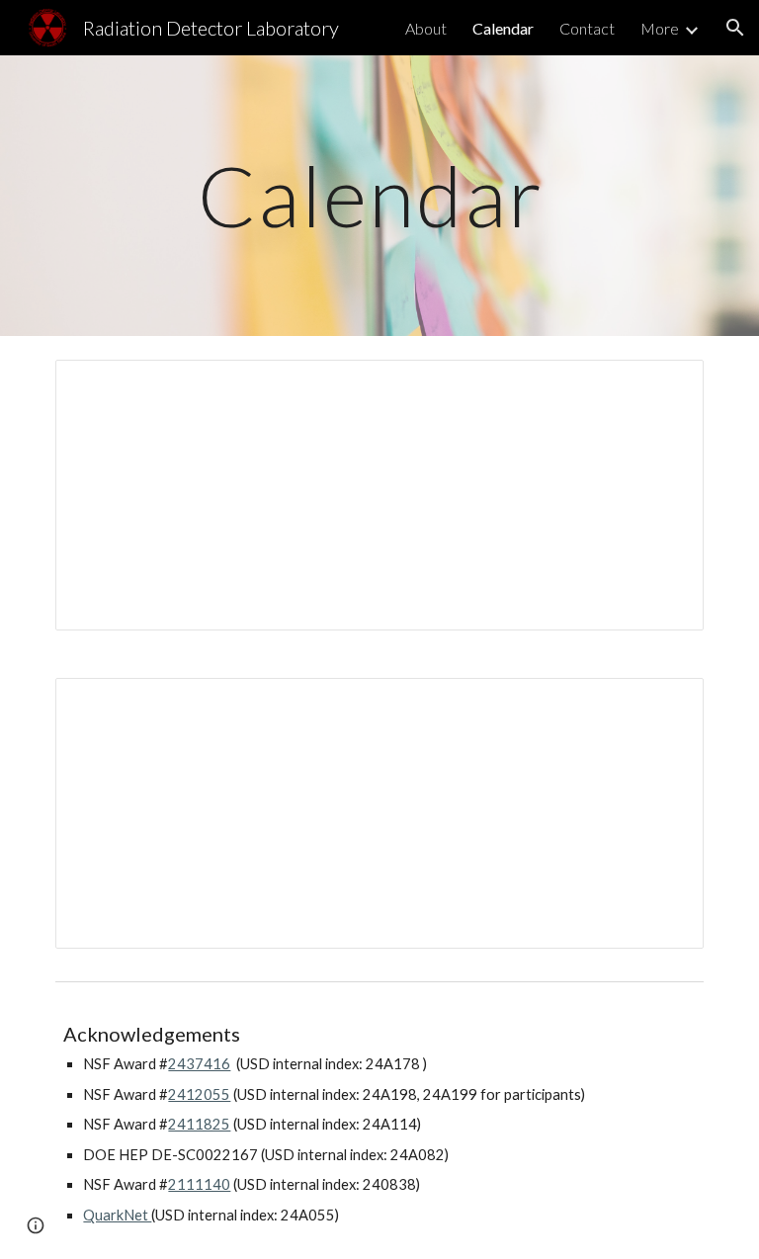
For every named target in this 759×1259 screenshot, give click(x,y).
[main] (379, 195)
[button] (735, 27)
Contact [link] (587, 28)
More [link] (659, 28)
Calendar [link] (503, 28)
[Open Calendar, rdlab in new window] (666, 385)
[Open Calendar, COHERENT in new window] (666, 703)
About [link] (426, 28)
